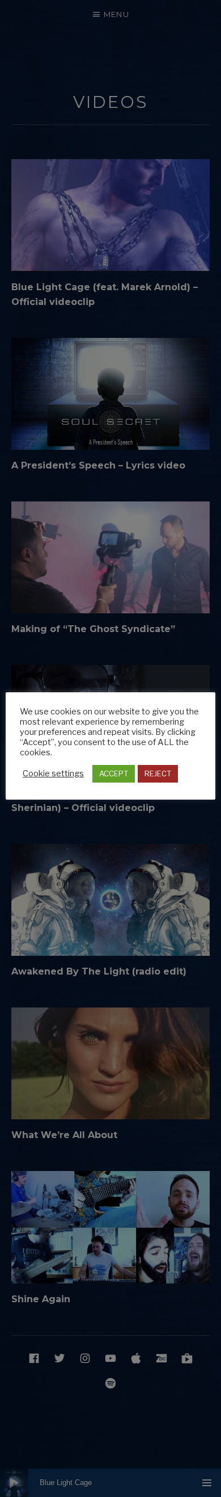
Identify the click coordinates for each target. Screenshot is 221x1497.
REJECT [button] (157, 773)
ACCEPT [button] (113, 773)
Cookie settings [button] (53, 773)
